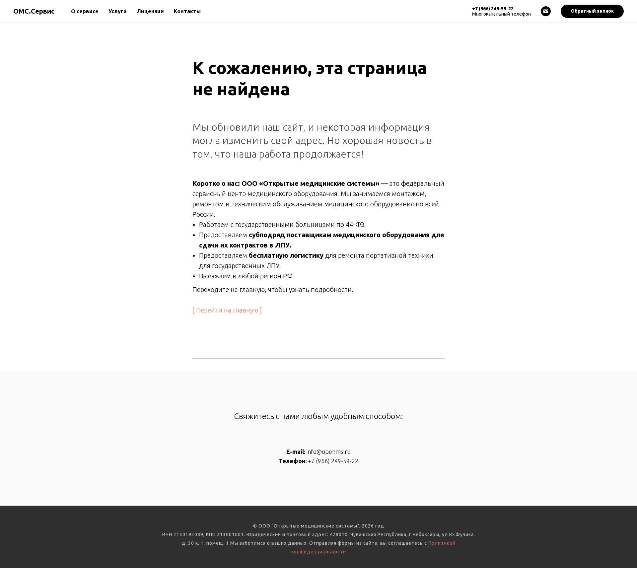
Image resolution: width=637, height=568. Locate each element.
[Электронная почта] (546, 11)
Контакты (187, 11)
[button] (592, 11)
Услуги (117, 11)
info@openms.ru (329, 451)
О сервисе (85, 11)
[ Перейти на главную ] (227, 310)
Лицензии (150, 11)
